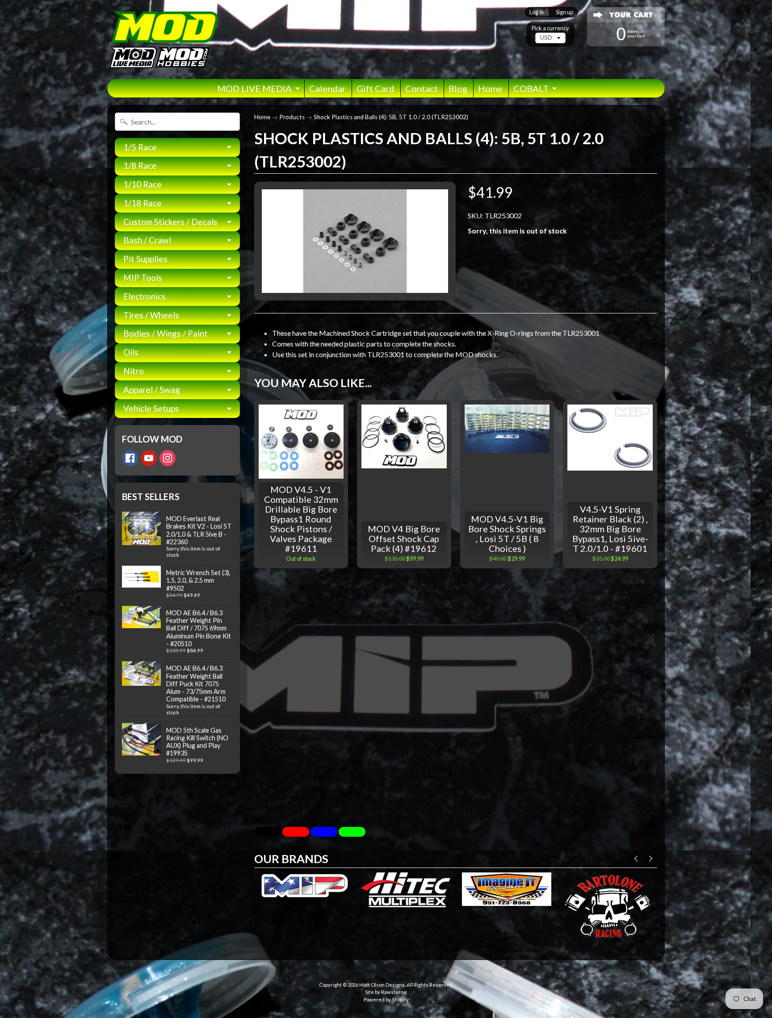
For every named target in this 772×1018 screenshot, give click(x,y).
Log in (536, 12)
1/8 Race (140, 165)
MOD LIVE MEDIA (254, 88)
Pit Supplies (145, 259)
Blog (458, 88)
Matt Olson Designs (382, 985)
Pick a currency (550, 28)
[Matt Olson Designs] (163, 39)
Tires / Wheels (151, 315)
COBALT (531, 88)
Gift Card (375, 88)
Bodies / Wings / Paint (165, 333)
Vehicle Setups (151, 408)
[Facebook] (130, 458)
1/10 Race (142, 184)
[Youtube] (149, 458)
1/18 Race (142, 203)
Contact (421, 88)
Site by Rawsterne (386, 992)
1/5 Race (140, 147)
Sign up (564, 12)
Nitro (133, 371)
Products (292, 117)
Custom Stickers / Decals (170, 222)
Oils (130, 352)
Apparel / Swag (151, 389)
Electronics (144, 296)
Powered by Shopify (386, 999)
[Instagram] (167, 458)
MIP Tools (142, 277)
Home (490, 88)
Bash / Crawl (147, 240)
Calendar (327, 88)
